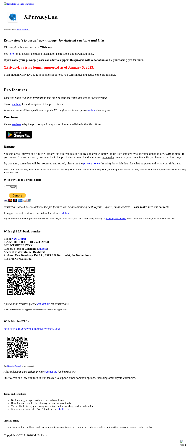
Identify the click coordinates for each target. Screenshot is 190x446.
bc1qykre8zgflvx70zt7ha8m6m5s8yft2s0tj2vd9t (32, 328)
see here (16, 104)
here (11, 53)
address (42, 248)
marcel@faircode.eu (116, 218)
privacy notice (91, 163)
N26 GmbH (19, 238)
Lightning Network (14, 366)
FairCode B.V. (23, 29)
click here (64, 213)
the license (63, 409)
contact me (43, 303)
